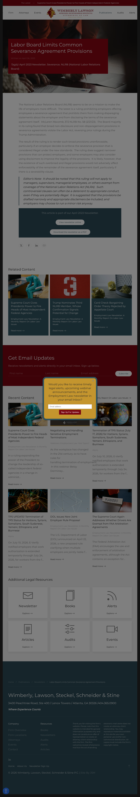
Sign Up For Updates (70, 412)
